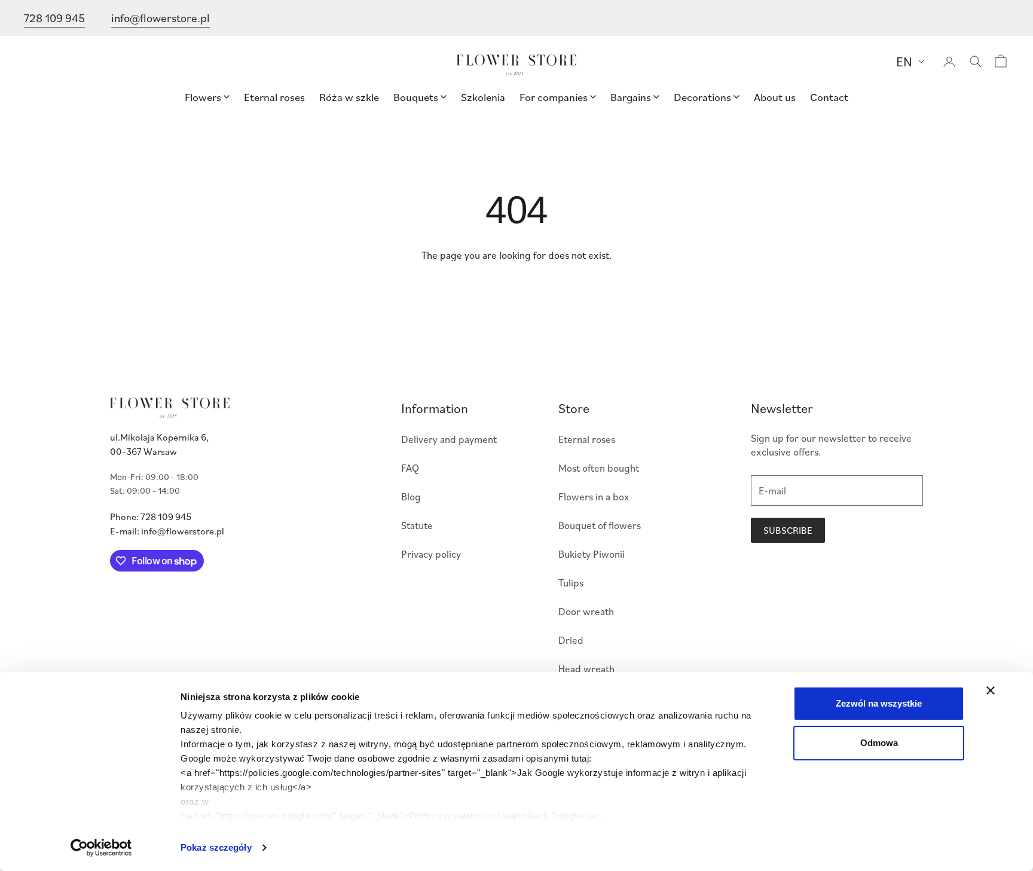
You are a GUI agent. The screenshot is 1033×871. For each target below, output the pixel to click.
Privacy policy (431, 554)
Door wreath (586, 611)
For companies (553, 96)
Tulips (570, 582)
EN (904, 61)
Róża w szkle (349, 96)
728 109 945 (54, 17)
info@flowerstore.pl (160, 17)
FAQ (410, 468)
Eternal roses (274, 96)
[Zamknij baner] (990, 690)
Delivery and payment (449, 439)
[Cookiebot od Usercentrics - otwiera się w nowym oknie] (101, 848)
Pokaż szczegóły (216, 847)
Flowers (203, 96)
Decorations (702, 96)
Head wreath (586, 668)
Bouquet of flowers (599, 525)
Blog (411, 496)
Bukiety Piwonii (591, 554)
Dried (570, 640)
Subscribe (787, 530)
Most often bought (598, 468)
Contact (829, 96)
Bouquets (415, 96)
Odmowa (879, 743)
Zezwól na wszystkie (879, 703)
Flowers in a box (593, 496)
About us (775, 96)
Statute (417, 525)
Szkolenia (483, 96)
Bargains (630, 96)
